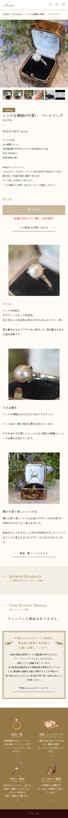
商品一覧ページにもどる (34, 553)
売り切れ (34, 210)
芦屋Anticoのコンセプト (34, 688)
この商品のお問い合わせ (34, 227)
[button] (63, 4)
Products (17, 14)
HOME (6, 14)
